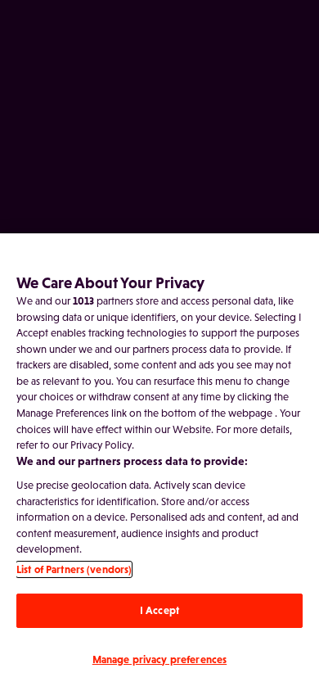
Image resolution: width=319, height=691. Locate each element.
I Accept (159, 610)
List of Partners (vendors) (74, 569)
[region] (159, 462)
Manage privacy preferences (159, 659)
